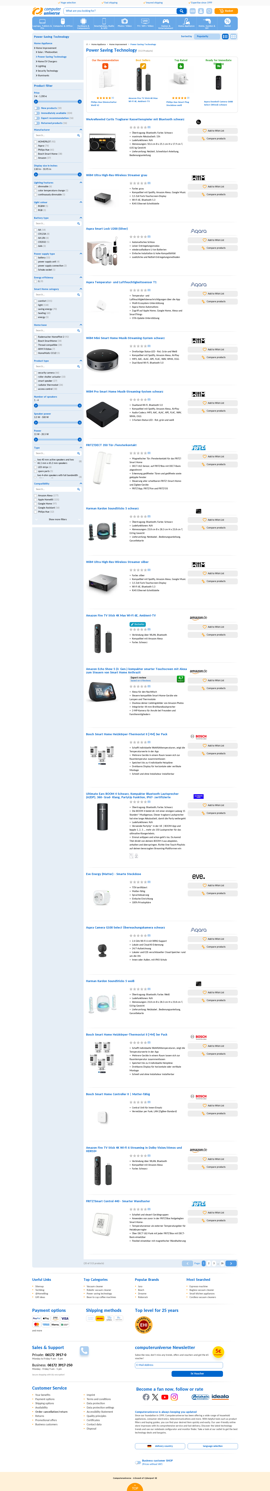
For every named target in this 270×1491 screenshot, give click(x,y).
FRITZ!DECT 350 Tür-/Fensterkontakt (111, 445)
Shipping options (44, 1403)
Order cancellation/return (51, 1411)
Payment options (45, 1399)
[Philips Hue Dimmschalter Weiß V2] (105, 79)
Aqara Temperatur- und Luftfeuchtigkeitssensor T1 (121, 282)
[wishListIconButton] (209, 11)
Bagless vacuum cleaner (202, 1290)
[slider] (36, 102)
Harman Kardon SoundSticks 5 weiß (110, 981)
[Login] (201, 11)
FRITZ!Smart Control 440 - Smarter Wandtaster (118, 1201)
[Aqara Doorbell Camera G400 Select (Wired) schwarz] (218, 82)
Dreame (142, 1294)
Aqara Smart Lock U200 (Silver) (107, 228)
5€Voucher (197, 1373)
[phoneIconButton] (84, 1350)
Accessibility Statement (100, 1411)
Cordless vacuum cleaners (203, 1297)
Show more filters (58, 519)
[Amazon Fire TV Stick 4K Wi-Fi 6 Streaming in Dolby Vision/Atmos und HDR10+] (106, 1170)
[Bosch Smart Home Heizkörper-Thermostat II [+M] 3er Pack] (106, 757)
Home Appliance (43, 43)
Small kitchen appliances (202, 1294)
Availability (41, 1407)
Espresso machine (199, 1286)
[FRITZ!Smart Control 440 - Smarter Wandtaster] (106, 1224)
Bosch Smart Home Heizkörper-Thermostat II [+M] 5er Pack (126, 1034)
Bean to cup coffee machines (101, 1297)
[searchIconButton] (182, 11)
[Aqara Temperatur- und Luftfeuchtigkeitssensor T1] (106, 305)
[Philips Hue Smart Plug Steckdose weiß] (181, 79)
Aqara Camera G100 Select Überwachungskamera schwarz (125, 927)
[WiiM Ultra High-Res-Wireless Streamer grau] (106, 198)
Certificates (93, 1420)
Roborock (143, 1297)
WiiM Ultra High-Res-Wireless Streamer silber (117, 562)
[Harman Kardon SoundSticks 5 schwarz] (106, 531)
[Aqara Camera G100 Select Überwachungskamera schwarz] (106, 950)
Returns (39, 1416)
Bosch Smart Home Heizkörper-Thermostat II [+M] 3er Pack (126, 734)
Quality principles (96, 1416)
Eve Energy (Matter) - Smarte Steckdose (113, 874)
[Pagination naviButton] (187, 1263)
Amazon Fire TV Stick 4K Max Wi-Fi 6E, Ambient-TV (121, 615)
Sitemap (39, 1286)
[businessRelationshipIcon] (193, 11)
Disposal (91, 1428)
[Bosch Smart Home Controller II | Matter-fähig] (106, 1117)
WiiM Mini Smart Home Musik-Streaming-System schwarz (125, 338)
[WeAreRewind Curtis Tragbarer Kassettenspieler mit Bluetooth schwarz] (106, 142)
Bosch (141, 1290)
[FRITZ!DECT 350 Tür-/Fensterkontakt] (106, 468)
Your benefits (42, 1395)
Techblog (39, 1290)
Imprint (91, 1395)
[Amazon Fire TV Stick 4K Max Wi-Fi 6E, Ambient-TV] (143, 79)
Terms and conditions (99, 1399)
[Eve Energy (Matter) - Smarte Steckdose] (106, 897)
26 (222, 1263)
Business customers (46, 1424)
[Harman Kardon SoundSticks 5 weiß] (106, 1004)
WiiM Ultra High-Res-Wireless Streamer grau (116, 175)
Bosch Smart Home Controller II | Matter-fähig (118, 1094)
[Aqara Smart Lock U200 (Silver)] (106, 251)
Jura (140, 1286)
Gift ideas (40, 1297)
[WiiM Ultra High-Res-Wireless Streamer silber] (106, 585)
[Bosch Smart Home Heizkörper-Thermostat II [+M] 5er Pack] (106, 1057)
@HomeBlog (41, 1294)
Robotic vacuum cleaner (99, 1290)
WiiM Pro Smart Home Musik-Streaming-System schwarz (124, 391)
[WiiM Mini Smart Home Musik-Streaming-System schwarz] (106, 361)
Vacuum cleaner (95, 1286)
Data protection (96, 1403)
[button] (191, 11)
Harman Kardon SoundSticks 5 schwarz (112, 508)
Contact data (94, 1424)
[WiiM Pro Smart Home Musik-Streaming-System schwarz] (106, 414)
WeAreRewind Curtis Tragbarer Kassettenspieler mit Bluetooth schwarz (135, 119)
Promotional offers (46, 1420)
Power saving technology (99, 1294)
